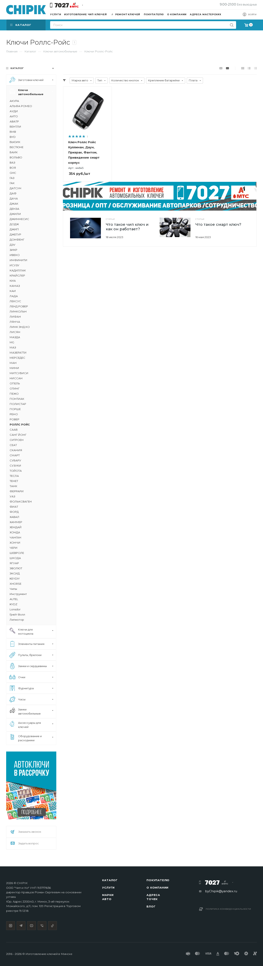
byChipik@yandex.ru (221, 891)
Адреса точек (153, 897)
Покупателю (158, 880)
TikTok (52, 925)
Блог (150, 906)
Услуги (108, 887)
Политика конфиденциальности (228, 909)
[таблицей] (255, 68)
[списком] (249, 68)
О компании (157, 887)
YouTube (31, 925)
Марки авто (107, 897)
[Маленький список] (221, 68)
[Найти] (231, 25)
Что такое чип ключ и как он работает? (127, 226)
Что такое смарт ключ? (218, 224)
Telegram (21, 925)
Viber (42, 925)
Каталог (110, 880)
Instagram (10, 925)
